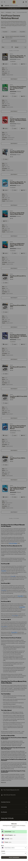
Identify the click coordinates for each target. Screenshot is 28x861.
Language (3, 851)
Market (2, 845)
